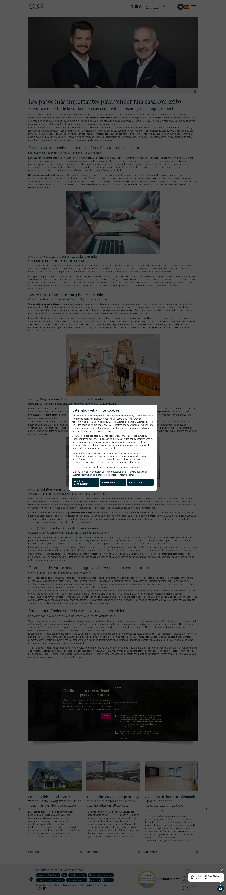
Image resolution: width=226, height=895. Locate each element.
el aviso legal (127, 474)
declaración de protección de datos (98, 474)
